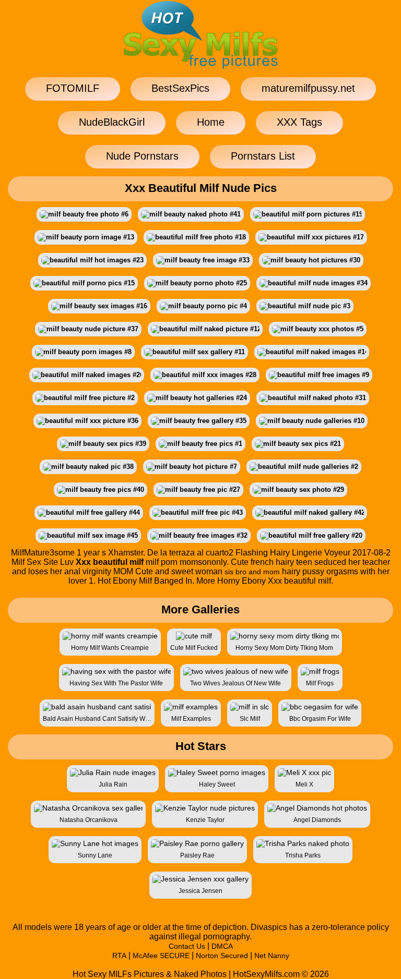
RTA (119, 955)
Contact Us (187, 946)
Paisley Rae (197, 855)
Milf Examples (191, 718)
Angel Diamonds (317, 820)
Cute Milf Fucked (194, 647)
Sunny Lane (95, 855)
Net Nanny (271, 955)
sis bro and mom (252, 571)
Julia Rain (113, 784)
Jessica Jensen (200, 891)
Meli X (304, 784)
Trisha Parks (303, 855)
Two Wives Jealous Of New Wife (235, 683)
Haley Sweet (217, 784)
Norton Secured (222, 955)
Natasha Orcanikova (88, 820)
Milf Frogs (320, 683)
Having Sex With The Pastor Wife (116, 683)
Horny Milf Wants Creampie (110, 647)
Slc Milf (250, 718)
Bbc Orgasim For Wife (320, 718)
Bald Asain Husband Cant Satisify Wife (97, 718)
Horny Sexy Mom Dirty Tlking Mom (284, 647)
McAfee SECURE (161, 955)
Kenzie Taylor (205, 820)
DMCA (222, 946)
